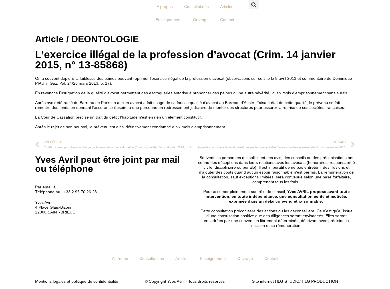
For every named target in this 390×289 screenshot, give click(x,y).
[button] (254, 4)
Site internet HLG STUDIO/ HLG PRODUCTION (295, 281)
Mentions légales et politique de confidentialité (76, 281)
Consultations (196, 6)
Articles (226, 6)
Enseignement (169, 19)
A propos (165, 6)
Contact (227, 19)
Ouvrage (201, 19)
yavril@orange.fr (72, 187)
